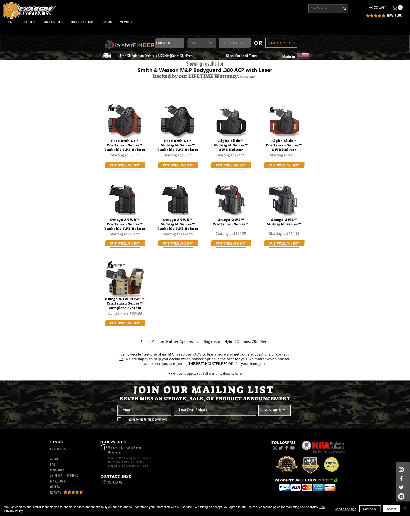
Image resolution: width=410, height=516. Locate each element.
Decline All (370, 509)
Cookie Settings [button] (345, 509)
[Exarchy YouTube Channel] (292, 448)
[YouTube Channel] (401, 496)
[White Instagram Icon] (401, 469)
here (238, 374)
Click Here (260, 341)
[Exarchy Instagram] (275, 448)
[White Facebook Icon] (401, 478)
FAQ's (197, 354)
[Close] (404, 509)
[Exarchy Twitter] (281, 448)
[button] (30, 22)
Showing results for (205, 63)
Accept (391, 509)
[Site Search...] (344, 8)
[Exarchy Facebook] (286, 448)
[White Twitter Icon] (401, 487)
